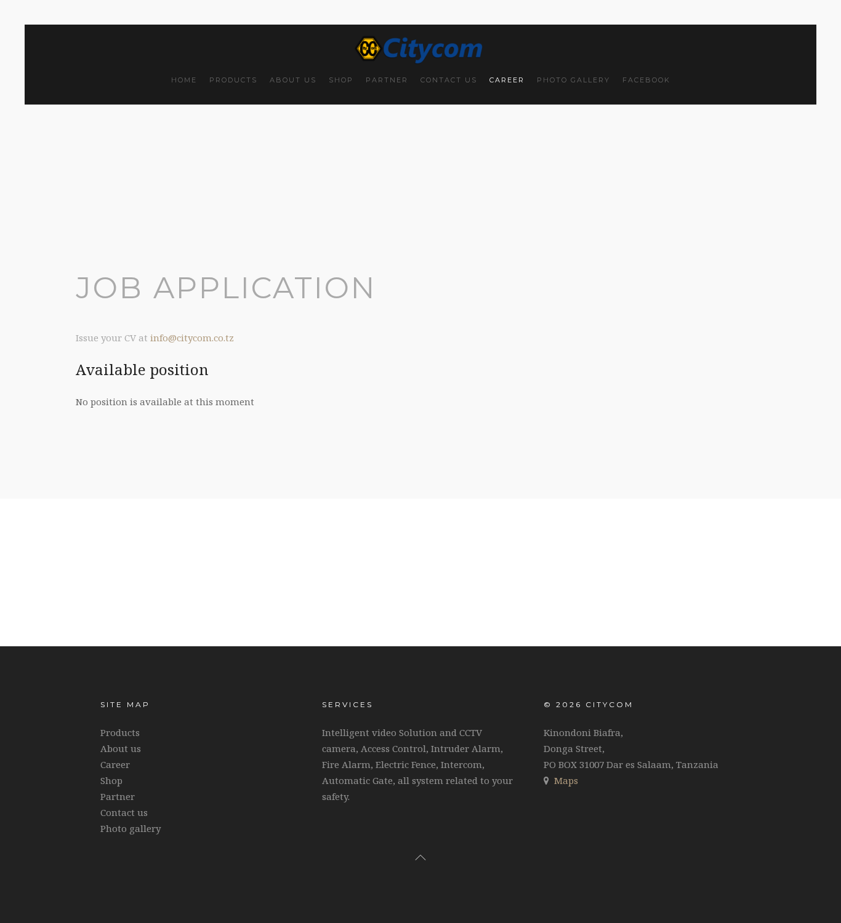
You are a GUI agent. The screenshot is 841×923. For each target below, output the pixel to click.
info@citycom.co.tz (192, 337)
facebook (646, 80)
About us (293, 80)
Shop (341, 80)
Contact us (448, 80)
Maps (566, 780)
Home (184, 80)
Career (507, 80)
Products (233, 80)
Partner (387, 80)
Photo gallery (573, 80)
